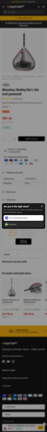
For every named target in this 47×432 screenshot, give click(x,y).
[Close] (42, 206)
